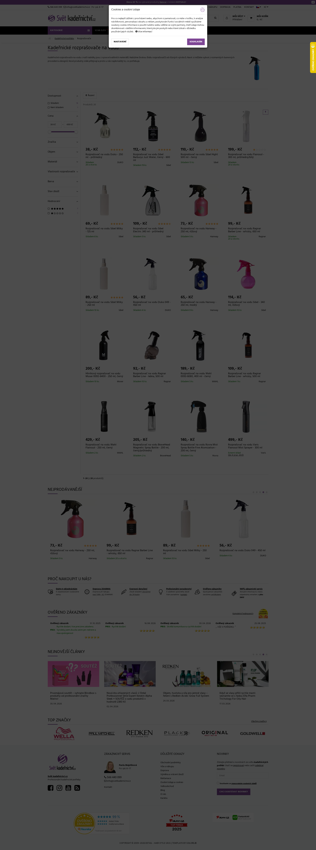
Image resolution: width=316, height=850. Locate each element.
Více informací (144, 32)
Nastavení (120, 42)
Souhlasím (196, 42)
